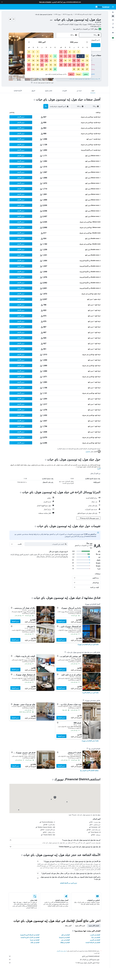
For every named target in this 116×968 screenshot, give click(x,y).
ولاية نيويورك (69, 14)
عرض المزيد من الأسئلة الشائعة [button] (68, 883)
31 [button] (29, 69)
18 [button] (65, 60)
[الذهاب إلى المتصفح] (113, 27)
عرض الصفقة (61, 621)
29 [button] (78, 69)
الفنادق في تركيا (96, 937)
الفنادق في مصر (65, 940)
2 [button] (33, 52)
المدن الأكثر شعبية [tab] (80, 926)
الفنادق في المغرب (95, 935)
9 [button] (33, 56)
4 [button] (65, 52)
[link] (88, 644)
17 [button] (70, 60)
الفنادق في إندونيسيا (64, 937)
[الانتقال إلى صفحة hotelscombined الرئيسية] (102, 7)
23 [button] (74, 65)
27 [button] (87, 69)
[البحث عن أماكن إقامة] (113, 16)
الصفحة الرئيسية (97, 14)
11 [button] (65, 56)
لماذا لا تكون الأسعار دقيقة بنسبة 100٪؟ (87, 963)
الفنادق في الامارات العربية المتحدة (30, 937)
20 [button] (87, 65)
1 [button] (78, 52)
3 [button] (69, 52)
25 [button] (65, 65)
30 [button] (74, 69)
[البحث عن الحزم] (113, 24)
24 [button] (70, 65)
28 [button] (83, 69)
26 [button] (61, 65)
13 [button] (87, 60)
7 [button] (82, 56)
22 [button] (78, 65)
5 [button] (50, 56)
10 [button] (70, 56)
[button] (2, 2)
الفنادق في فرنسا (34, 940)
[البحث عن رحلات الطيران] (113, 12)
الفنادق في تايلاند (34, 942)
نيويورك (59, 14)
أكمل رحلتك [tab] (68, 926)
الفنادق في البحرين (95, 940)
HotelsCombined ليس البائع (90, 956)
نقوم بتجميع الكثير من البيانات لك (89, 959)
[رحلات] (113, 33)
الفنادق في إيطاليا (65, 942)
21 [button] (83, 65)
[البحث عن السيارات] (113, 20)
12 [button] (61, 56)
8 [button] (78, 56)
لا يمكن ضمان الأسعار (62, 951)
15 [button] (78, 60)
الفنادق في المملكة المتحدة (93, 942)
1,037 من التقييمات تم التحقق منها (83, 29)
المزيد (98, 468)
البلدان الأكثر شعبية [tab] (94, 926)
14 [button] (83, 60)
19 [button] (61, 60)
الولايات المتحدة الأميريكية (86, 14)
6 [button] (87, 56)
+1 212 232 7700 (95, 26)
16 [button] (74, 60)
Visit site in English (45, 2)
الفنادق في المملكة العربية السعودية (29, 935)
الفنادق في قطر (65, 935)
